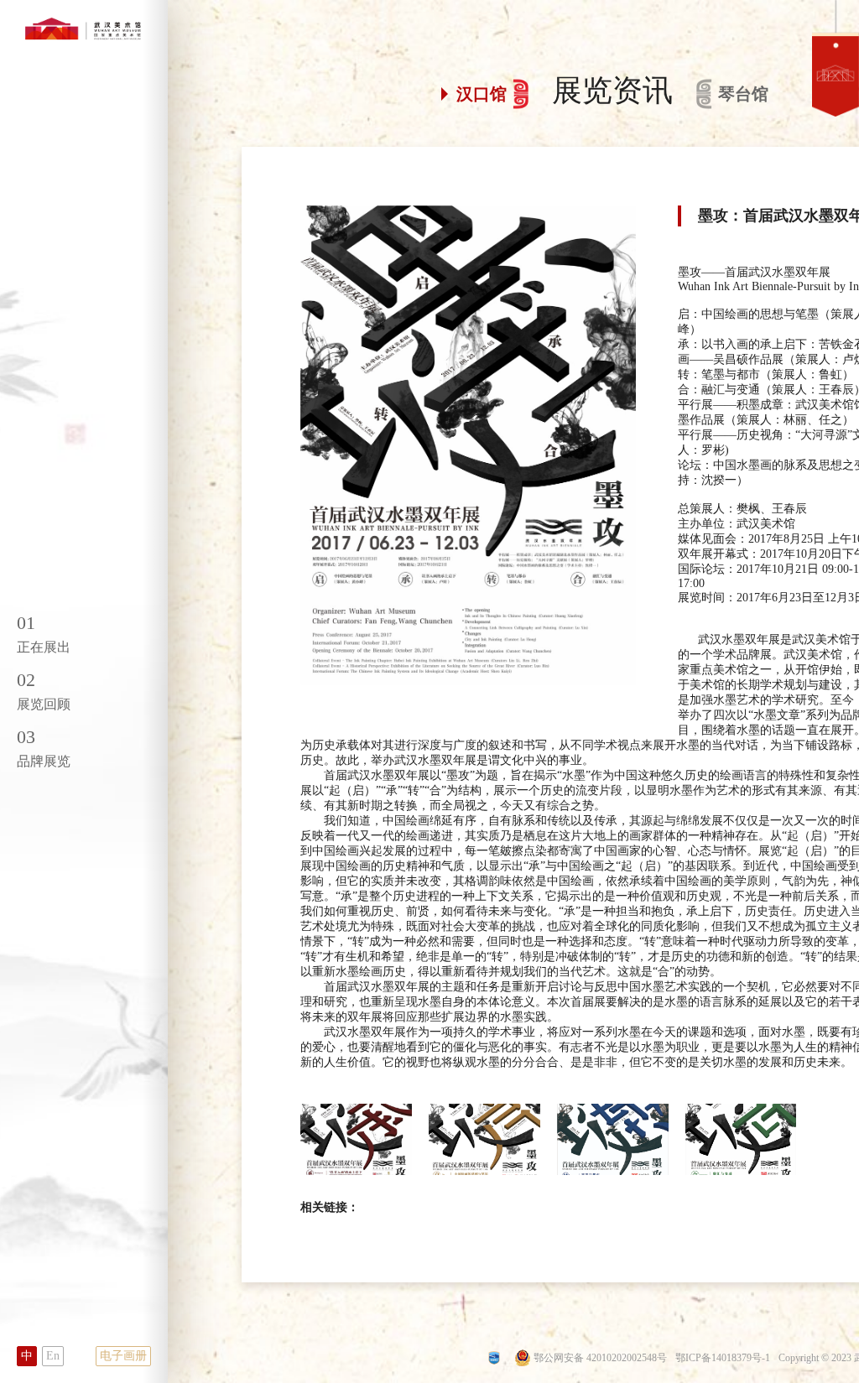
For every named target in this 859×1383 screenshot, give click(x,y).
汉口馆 (481, 94)
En (53, 1355)
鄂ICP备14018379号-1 (722, 1358)
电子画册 (123, 1355)
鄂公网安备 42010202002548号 (600, 1358)
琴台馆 (743, 94)
